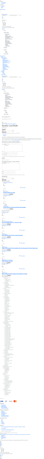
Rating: (3, 144)
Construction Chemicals (8, 43)
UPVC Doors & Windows (6, 62)
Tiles (6, 39)
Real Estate (5, 47)
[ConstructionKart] (2, 9)
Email (3, 154)
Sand (2, 7)
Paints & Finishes (7, 41)
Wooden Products (7, 46)
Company (5, 49)
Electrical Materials (8, 42)
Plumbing (6, 44)
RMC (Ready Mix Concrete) (9, 97)
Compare (3, 129)
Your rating (3, 162)
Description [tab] (4, 134)
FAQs (6, 51)
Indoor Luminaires (13, 123)
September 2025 (3, 2)
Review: (3, 151)
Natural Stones (7, 40)
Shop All (3, 89)
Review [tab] (4, 135)
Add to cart (4, 132)
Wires (3, 70)
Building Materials (6, 32)
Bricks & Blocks (7, 34)
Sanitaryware (7, 45)
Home (5, 30)
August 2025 (3, 3)
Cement (4, 59)
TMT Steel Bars (5, 61)
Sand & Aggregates (5, 60)
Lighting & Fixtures (7, 123)
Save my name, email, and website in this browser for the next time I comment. (14, 156)
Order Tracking (6, 53)
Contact (6, 52)
